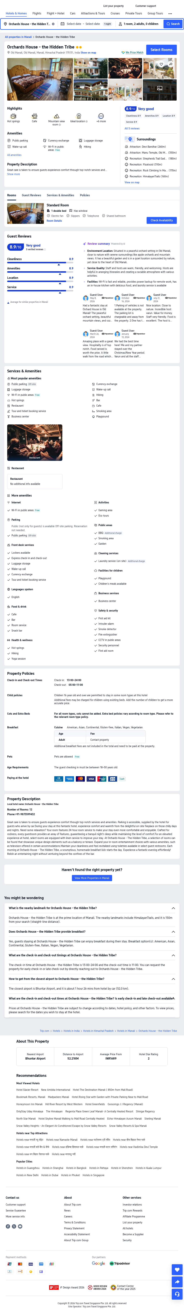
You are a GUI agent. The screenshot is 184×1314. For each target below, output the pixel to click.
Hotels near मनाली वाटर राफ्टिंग (101, 1146)
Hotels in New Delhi (27, 1175)
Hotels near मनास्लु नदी (63, 1154)
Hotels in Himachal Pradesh (98, 1030)
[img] (40, 79)
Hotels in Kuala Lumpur (148, 1168)
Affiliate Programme (134, 1216)
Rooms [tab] (11, 195)
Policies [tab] (85, 195)
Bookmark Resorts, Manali (30, 1097)
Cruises (115, 13)
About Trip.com (72, 1204)
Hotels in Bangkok (76, 1168)
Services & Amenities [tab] (60, 195)
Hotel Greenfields (95, 1104)
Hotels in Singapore (93, 1175)
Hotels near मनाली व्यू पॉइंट (29, 1139)
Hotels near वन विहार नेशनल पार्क (32, 1154)
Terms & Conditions (75, 1222)
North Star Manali (26, 1118)
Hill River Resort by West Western (63, 1104)
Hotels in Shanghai (52, 1168)
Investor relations (132, 1204)
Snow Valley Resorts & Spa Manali (128, 1125)
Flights (37, 13)
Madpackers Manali (58, 1097)
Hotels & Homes (16, 13)
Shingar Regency (145, 1111)
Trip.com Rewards (132, 1210)
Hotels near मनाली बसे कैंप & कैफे (32, 1146)
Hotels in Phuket (70, 1175)
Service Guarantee (16, 1210)
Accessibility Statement (77, 1234)
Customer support (16, 1204)
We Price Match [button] (134, 52)
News (67, 1210)
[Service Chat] (177, 1294)
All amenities (14, 155)
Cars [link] (72, 13)
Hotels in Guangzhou (28, 1168)
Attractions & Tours (93, 13)
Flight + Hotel (55, 13)
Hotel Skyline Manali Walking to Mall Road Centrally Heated (71, 1118)
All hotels (128, 1228)
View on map (132, 182)
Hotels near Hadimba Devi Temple (139, 1146)
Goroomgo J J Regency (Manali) (125, 1104)
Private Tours (133, 13)
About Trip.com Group (76, 1240)
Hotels (56, 1030)
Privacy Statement (74, 1228)
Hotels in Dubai (49, 1175)
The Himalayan (54, 1111)
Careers (68, 1216)
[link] (113, 6)
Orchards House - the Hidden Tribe (40, 47)
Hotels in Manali (126, 1030)
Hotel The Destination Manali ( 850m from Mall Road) (103, 1089)
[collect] (177, 1269)
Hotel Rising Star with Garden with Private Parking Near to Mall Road (110, 1097)
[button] (129, 6)
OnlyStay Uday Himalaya (29, 1111)
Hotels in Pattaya (98, 1168)
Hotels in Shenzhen (122, 1168)
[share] (177, 1282)
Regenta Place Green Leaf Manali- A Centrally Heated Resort (99, 1111)
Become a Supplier (133, 1234)
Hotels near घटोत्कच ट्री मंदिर (95, 1139)
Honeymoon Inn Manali (29, 1104)
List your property (132, 1222)
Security (127, 1240)
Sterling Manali (152, 1118)
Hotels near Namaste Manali (61, 1139)
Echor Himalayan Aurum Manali (124, 1118)
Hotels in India (72, 1030)
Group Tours (155, 13)
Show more (13, 174)
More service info (15, 1216)
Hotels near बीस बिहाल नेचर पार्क (129, 1139)
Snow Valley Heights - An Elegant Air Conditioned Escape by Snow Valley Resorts (61, 1125)
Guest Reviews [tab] (31, 195)
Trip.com (44, 1030)
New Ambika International (55, 1089)
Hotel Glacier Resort (27, 1089)
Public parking (19, 384)
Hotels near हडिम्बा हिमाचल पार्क (67, 1146)
